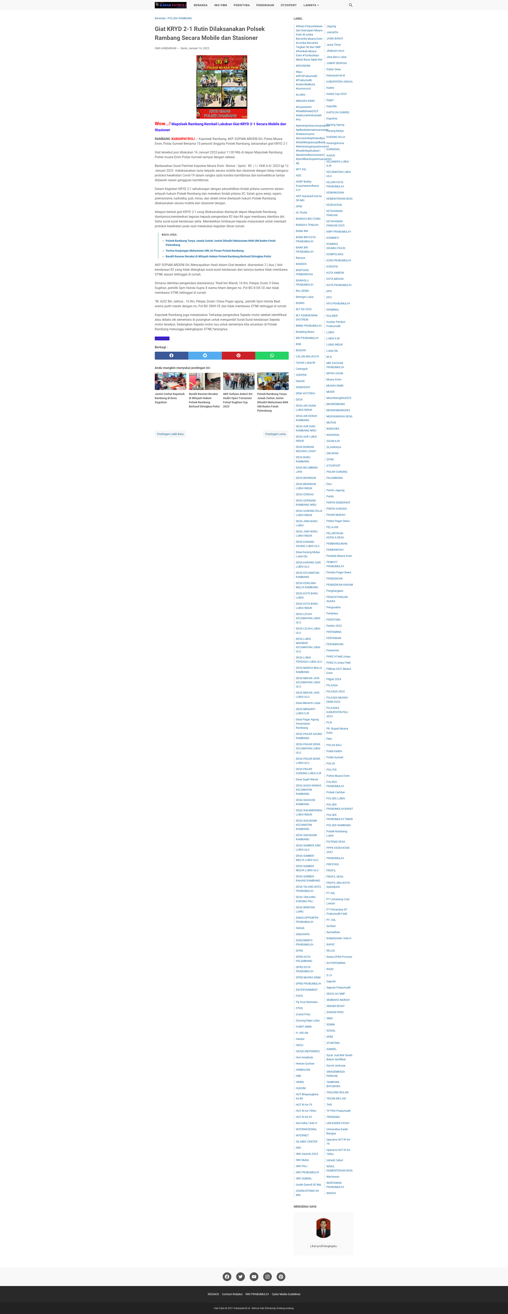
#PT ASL (301, 169)
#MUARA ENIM (305, 100)
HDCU (299, 1045)
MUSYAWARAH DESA (339, 416)
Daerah (300, 381)
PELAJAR (332, 527)
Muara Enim (333, 379)
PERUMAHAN (334, 644)
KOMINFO (332, 237)
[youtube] (254, 1276)
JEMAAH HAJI (335, 50)
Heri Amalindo (304, 1057)
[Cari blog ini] (350, 5)
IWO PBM (220, 5)
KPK (329, 291)
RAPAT (330, 944)
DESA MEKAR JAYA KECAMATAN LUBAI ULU (308, 682)
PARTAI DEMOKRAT (338, 502)
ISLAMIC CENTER (307, 1141)
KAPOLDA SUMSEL (338, 112)
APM (299, 206)
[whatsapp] (272, 356)
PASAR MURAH (335, 514)
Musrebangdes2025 (338, 397)
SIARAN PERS (334, 1012)
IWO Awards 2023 (307, 1153)
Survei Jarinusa (335, 1065)
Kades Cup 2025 (336, 93)
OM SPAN (332, 453)
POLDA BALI (334, 745)
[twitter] (205, 356)
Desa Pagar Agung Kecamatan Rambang (307, 723)
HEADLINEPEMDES (308, 1051)
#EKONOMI (303, 65)
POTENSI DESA (335, 841)
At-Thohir (301, 212)
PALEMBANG (334, 477)
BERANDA (201, 5)
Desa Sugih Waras (307, 779)
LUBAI (330, 332)
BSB (298, 344)
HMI (298, 1075)
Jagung (331, 26)
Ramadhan (333, 932)
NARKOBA (332, 428)
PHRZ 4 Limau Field (338, 662)
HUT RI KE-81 (304, 1117)
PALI (329, 484)
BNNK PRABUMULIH (308, 325)
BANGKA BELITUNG (308, 218)
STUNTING (333, 1042)
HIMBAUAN (303, 1069)
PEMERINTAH (334, 549)
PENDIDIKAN (265, 5)
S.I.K (329, 975)
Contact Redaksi (232, 1294)
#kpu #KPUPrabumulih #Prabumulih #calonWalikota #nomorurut (306, 80)
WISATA (331, 1193)
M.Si (329, 356)
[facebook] (171, 356)
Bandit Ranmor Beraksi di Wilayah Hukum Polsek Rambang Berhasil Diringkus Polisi (218, 256)
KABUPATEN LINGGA (339, 81)
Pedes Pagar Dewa (338, 521)
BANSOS (301, 264)
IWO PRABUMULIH (307, 1172)
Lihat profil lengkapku (323, 1246)
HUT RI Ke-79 (304, 1104)
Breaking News (305, 331)
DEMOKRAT (303, 387)
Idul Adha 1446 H (306, 1123)
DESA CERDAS (305, 494)
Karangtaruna (335, 143)
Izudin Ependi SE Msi (308, 1184)
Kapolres (331, 118)
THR (329, 1104)
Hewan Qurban (305, 1063)
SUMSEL (331, 1049)
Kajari (330, 100)
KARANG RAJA (335, 137)
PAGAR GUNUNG (336, 471)
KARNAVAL (333, 149)
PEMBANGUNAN (336, 543)
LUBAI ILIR (333, 338)
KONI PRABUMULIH (338, 260)
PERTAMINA (334, 631)
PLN (329, 722)
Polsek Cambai (335, 792)
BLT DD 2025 (304, 309)
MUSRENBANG (335, 404)
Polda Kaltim (334, 751)
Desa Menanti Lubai (308, 703)
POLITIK (331, 769)
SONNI (330, 1024)
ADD (298, 175)
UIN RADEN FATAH (337, 1123)
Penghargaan (334, 590)
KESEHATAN (334, 204)
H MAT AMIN (304, 1026)
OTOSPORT (289, 5)
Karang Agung (335, 124)
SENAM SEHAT (335, 1006)
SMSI (329, 1018)
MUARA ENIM (334, 385)
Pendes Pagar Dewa (338, 572)
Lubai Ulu (332, 350)
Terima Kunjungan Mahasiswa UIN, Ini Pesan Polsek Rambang (205, 250)
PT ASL (330, 893)
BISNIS (300, 303)
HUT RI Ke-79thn (306, 1110)
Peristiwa (332, 613)
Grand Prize (303, 1014)
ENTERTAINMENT (307, 989)
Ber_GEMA (302, 290)
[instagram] (267, 1276)
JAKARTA (332, 32)
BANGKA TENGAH (307, 224)
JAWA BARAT (334, 38)
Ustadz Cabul (334, 1160)
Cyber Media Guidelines (286, 1294)
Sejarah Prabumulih (338, 987)
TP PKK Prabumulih (338, 1110)
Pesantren (332, 650)
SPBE (329, 1036)
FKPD (299, 995)
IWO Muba (302, 1160)
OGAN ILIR (333, 441)
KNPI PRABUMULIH (338, 231)
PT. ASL (331, 919)
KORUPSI (332, 266)
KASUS (330, 155)
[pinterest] (238, 356)
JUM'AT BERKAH (336, 63)
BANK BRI (302, 231)
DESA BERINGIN (306, 477)
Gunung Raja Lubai (307, 1020)
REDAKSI (213, 1294)
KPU (329, 297)
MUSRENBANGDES (338, 410)
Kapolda (331, 106)
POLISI (330, 763)
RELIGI (330, 950)
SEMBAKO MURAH (338, 999)
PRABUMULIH (335, 858)
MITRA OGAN (334, 373)
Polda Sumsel (334, 757)
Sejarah (331, 981)
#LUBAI (300, 94)
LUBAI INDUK (334, 344)
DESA (299, 399)
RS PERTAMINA (335, 963)
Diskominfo (303, 934)
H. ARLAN (302, 1032)
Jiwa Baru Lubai (336, 57)
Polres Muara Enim (338, 775)
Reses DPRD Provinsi (339, 956)
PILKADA (332, 685)
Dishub (300, 928)
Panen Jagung (335, 490)
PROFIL (331, 870)
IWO (298, 1147)
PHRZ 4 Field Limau (338, 656)
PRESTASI (332, 864)
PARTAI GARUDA (336, 508)
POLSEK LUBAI (335, 798)
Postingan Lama (275, 434)
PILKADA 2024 (335, 691)
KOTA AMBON (335, 272)
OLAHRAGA (333, 447)
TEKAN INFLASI (336, 1098)
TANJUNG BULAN (337, 1092)
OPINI (330, 459)
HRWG (300, 1082)
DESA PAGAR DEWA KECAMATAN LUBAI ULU (308, 748)
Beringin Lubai (305, 296)
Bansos (300, 257)
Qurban (331, 926)
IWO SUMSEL (304, 1178)
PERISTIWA (242, 5)
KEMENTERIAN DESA (339, 198)
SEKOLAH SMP (335, 993)
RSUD (329, 969)
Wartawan (332, 1176)
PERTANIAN (333, 638)
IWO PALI (301, 1166)
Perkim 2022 (334, 625)
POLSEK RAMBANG (338, 825)
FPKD (299, 1008)
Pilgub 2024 (333, 679)
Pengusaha (333, 607)
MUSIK (330, 391)
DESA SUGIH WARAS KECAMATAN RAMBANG (308, 789)
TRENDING (333, 1117)
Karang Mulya (335, 130)
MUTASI (331, 422)
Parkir (330, 496)
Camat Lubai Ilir (305, 362)
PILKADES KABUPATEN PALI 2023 (337, 712)
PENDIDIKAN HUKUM (339, 584)
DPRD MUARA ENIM (308, 977)
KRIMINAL (332, 309)
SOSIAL (331, 1030)
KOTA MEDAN (334, 278)
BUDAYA (301, 350)
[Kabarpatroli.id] (171, 5)
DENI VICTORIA (305, 393)
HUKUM (301, 1088)
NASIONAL (333, 434)
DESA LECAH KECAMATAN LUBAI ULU (308, 618)
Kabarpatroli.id (335, 75)
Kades (330, 87)
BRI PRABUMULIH (307, 338)
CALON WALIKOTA (307, 356)
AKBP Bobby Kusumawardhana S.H (307, 186)
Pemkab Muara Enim (339, 555)
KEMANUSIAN (335, 192)
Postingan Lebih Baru (170, 434)
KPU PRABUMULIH (338, 303)
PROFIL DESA (334, 876)
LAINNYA (310, 5)
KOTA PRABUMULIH (338, 285)
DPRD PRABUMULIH (308, 983)
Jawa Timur (333, 44)
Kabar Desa (333, 69)
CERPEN (301, 374)
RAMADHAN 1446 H (338, 938)
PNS (329, 738)
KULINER (332, 315)
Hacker (300, 1039)
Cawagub (302, 368)
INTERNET (302, 1135)
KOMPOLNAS (334, 254)
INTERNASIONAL (306, 1129)
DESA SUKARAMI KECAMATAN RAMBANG (306, 825)
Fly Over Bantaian (307, 1002)
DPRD (299, 950)
